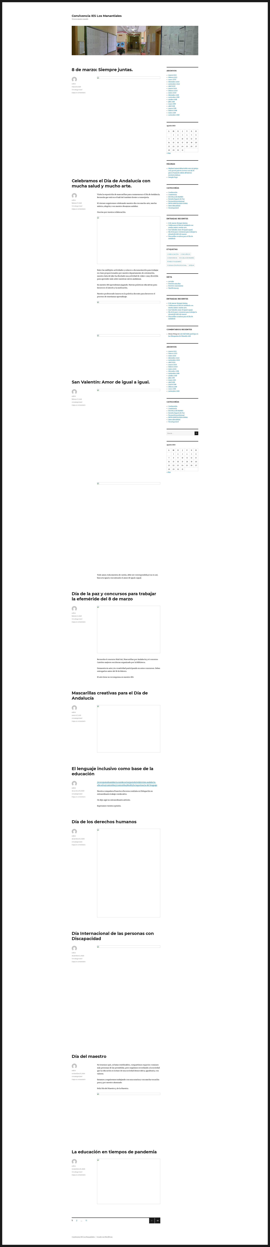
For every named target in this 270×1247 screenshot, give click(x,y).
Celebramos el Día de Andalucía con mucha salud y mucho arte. (111, 183)
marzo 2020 (172, 88)
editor (74, 84)
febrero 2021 (172, 77)
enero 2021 (172, 79)
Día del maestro (89, 1056)
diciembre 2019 (173, 95)
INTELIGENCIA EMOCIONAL (178, 203)
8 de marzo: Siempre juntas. (102, 69)
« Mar (169, 153)
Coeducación (172, 192)
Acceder (171, 281)
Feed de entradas (174, 284)
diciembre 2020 (173, 82)
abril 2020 (171, 86)
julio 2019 (171, 102)
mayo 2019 (172, 104)
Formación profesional (176, 201)
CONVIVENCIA (172, 258)
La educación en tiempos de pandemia (114, 1151)
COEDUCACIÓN (172, 254)
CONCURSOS (185, 254)
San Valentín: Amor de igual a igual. (111, 382)
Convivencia (172, 195)
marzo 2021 (172, 75)
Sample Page (173, 177)
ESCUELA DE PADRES (175, 197)
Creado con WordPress (104, 1237)
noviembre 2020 (174, 84)
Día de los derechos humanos (104, 821)
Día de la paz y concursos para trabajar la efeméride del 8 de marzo (114, 596)
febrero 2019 (172, 110)
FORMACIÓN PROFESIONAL (177, 265)
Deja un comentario (78, 92)
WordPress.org (173, 288)
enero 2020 (172, 93)
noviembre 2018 (173, 115)
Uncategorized (77, 90)
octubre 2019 (172, 99)
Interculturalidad (174, 206)
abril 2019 (171, 106)
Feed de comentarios (175, 286)
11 (87, 1220)
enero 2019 (172, 113)
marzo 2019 (172, 108)
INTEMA (191, 265)
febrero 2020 (173, 91)
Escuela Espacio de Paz (176, 199)
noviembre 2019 (173, 97)
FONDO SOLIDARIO (174, 261)
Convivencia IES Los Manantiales (97, 16)
